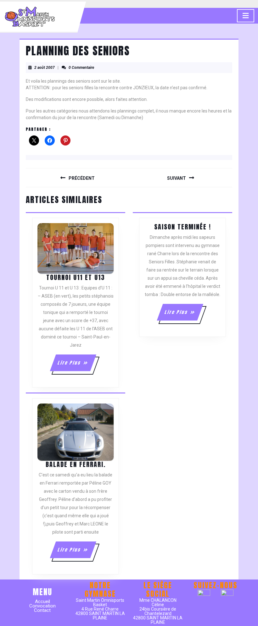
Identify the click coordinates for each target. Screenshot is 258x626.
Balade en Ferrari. (76, 464)
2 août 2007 (44, 67)
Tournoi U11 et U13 (75, 277)
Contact (42, 610)
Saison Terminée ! (182, 227)
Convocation (42, 606)
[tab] (245, 15)
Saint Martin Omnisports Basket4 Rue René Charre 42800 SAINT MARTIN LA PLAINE (100, 609)
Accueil (42, 601)
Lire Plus (76, 365)
